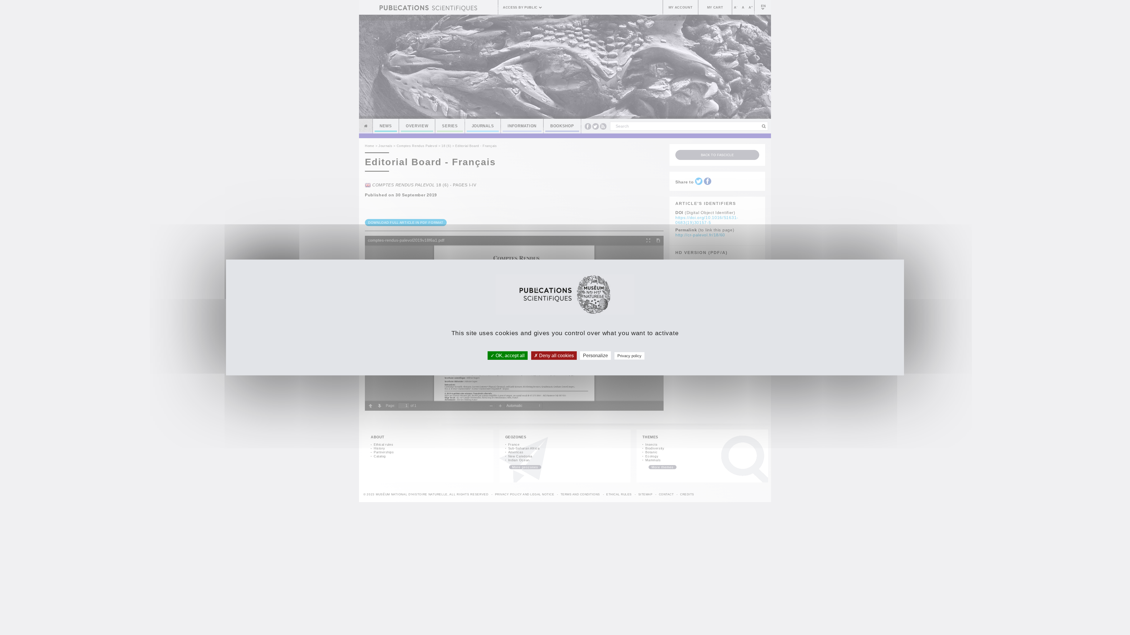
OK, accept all (509, 355)
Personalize (595, 355)
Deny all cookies (556, 355)
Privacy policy (629, 356)
